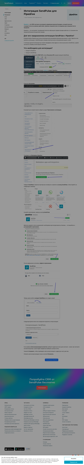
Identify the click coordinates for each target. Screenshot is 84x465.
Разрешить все (73, 462)
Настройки (73, 458)
